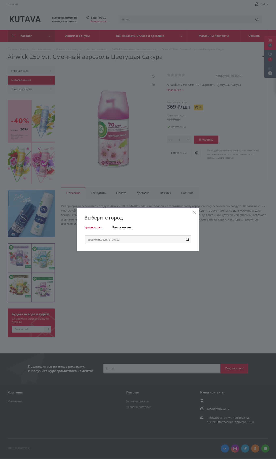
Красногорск (93, 227)
